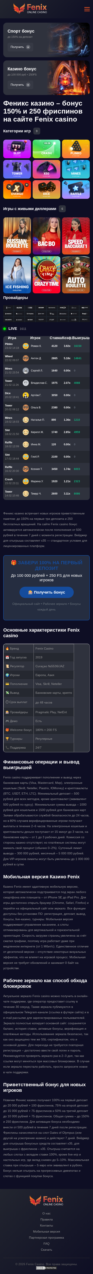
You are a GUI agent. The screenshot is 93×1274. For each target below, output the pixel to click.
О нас (46, 1213)
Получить (17, 47)
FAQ (46, 1243)
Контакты (46, 1225)
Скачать (46, 1249)
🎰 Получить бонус (46, 592)
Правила (46, 1219)
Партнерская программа (46, 1237)
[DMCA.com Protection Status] (46, 1269)
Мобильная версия (46, 1231)
